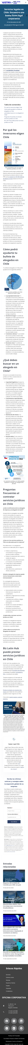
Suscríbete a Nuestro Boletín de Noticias (14, 1038)
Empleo (8, 985)
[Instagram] (7, 1028)
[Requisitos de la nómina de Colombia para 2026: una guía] (14, 876)
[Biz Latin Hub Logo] (11, 2)
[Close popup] (27, 0)
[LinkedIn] (21, 1021)
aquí (19, 763)
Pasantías (8, 988)
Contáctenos (9, 991)
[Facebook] (7, 1021)
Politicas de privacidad (14, 1035)
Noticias (8, 980)
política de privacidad (11, 851)
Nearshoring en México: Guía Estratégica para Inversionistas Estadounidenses (12, 906)
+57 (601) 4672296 (13, 1013)
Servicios (8, 974)
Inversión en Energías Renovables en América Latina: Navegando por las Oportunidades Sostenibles (13, 954)
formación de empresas (19, 670)
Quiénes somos (10, 977)
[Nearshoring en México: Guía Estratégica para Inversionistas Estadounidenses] (14, 897)
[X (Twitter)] (14, 1021)
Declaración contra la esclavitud (14, 1041)
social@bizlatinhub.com (9, 845)
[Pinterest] (21, 1028)
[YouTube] (14, 1028)
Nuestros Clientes (10, 983)
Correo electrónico (12, 814)
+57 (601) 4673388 (13, 1011)
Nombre (10, 808)
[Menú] (25, 2)
